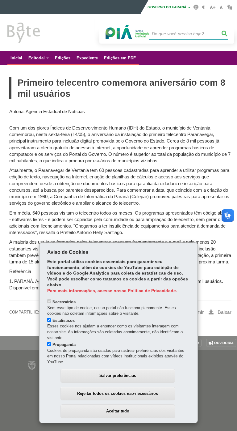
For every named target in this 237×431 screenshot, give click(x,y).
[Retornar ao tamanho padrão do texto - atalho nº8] (221, 7)
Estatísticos (63, 320)
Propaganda (64, 344)
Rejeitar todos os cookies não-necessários (117, 393)
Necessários (64, 302)
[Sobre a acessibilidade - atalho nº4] (196, 7)
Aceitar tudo (117, 411)
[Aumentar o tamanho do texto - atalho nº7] (212, 7)
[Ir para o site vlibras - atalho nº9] (229, 7)
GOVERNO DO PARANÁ (167, 7)
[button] (224, 33)
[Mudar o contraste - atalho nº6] (203, 7)
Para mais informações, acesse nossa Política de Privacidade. (112, 290)
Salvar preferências (117, 375)
